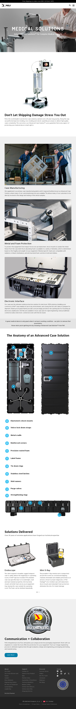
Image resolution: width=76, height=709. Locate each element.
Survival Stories (44, 671)
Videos (41, 674)
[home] (6, 5)
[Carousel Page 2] (38, 592)
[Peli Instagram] (61, 673)
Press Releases (9, 680)
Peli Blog (42, 682)
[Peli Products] (57, 673)
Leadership (8, 689)
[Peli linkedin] (61, 671)
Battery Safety (26, 685)
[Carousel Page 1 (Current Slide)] (37, 592)
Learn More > (11, 655)
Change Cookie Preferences (49, 704)
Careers (7, 678)
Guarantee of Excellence (29, 680)
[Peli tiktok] (65, 673)
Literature (42, 678)
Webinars (42, 680)
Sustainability (9, 687)
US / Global (49, 701)
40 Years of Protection (11, 685)
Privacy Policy (36, 704)
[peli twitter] (68, 673)
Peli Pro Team (43, 676)
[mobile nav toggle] (73, 5)
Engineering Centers (11, 682)
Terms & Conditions (24, 704)
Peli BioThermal (10, 693)
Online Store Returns (28, 687)
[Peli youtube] (57, 671)
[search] (70, 6)
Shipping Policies (27, 691)
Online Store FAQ (27, 689)
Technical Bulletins (27, 682)
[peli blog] (57, 676)
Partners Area (26, 678)
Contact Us (25, 671)
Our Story (7, 671)
